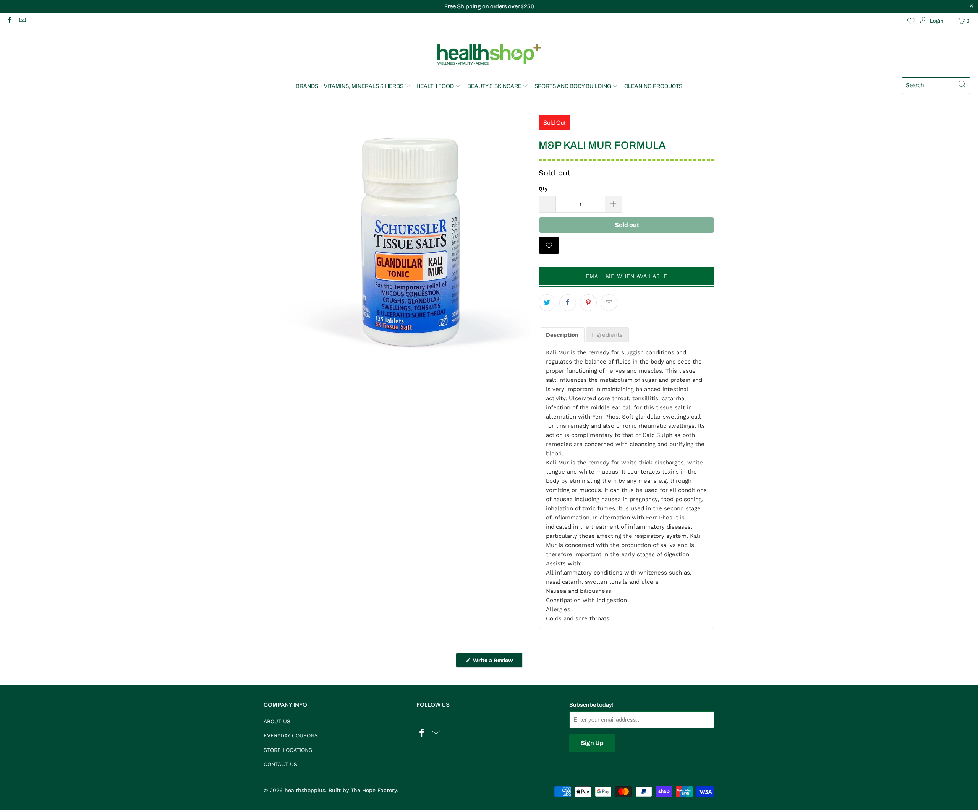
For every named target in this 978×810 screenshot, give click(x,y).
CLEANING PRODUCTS (653, 86)
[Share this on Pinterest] (588, 302)
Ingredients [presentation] (607, 334)
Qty (543, 189)
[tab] (562, 335)
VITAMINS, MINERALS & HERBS (363, 86)
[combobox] (936, 85)
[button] (626, 276)
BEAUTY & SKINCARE (494, 86)
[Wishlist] (911, 21)
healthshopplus (305, 790)
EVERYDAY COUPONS (291, 735)
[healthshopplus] (489, 54)
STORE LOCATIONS (288, 750)
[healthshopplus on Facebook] (9, 21)
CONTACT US (280, 764)
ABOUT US (277, 721)
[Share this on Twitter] (547, 302)
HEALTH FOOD (435, 86)
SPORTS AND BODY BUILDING (572, 86)
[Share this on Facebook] (567, 302)
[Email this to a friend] (609, 302)
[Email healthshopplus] (21, 21)
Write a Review (497, 662)
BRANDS (307, 86)
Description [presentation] (562, 334)
